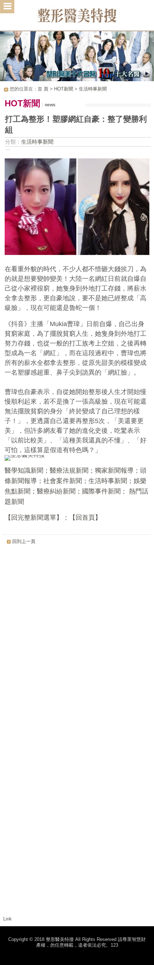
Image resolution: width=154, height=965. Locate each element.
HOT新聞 (63, 89)
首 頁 (43, 89)
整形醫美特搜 (77, 18)
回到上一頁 (23, 541)
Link (7, 919)
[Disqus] (77, 638)
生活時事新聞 (93, 89)
